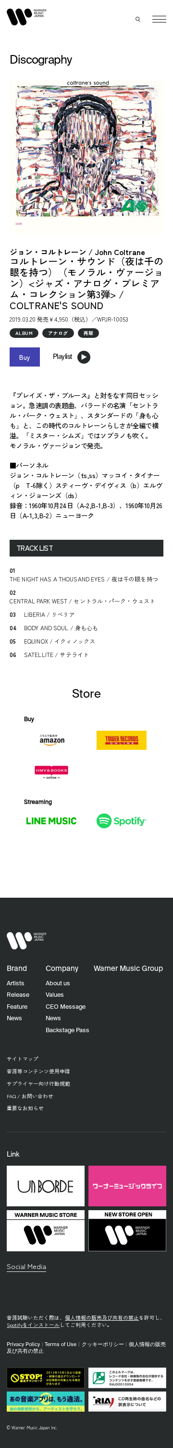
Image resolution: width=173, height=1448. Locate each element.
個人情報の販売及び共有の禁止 (102, 1317)
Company (62, 968)
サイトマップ (22, 1058)
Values (55, 995)
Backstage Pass (67, 1030)
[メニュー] (159, 19)
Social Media (26, 1266)
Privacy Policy (23, 1344)
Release (18, 995)
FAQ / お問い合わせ (30, 1096)
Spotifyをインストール (33, 1324)
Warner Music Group (128, 968)
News (14, 1018)
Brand (17, 968)
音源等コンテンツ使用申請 (38, 1071)
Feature (17, 1007)
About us (58, 983)
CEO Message (66, 1007)
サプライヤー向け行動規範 (38, 1083)
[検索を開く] (138, 19)
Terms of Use (60, 1344)
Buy (24, 357)
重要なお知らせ (25, 1108)
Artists (16, 983)
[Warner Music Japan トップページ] (26, 17)
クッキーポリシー (103, 1344)
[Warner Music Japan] (26, 940)
